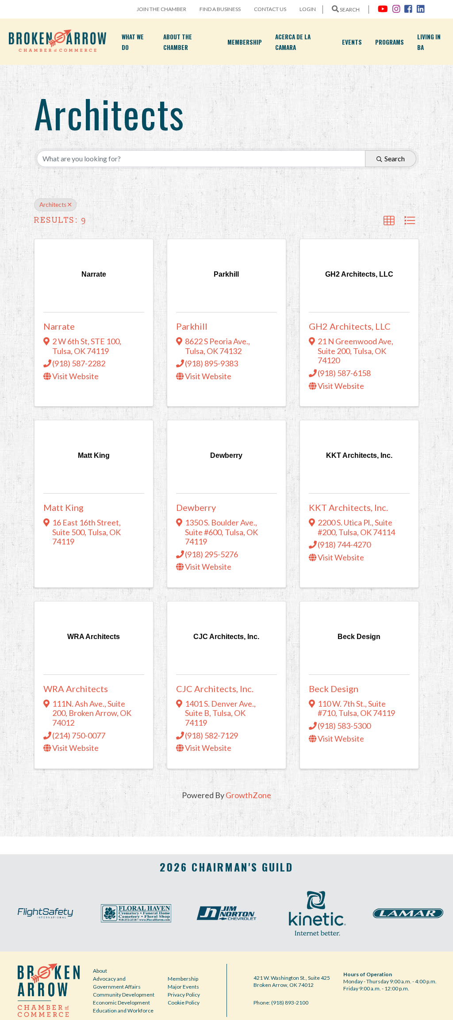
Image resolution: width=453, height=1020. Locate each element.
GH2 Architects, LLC (350, 326)
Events (352, 42)
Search (394, 158)
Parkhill (191, 326)
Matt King (63, 507)
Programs (389, 42)
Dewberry (196, 507)
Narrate (59, 326)
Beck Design (333, 688)
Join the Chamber (161, 9)
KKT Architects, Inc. (348, 507)
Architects (52, 204)
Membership (244, 42)
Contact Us (270, 9)
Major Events (183, 986)
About (100, 970)
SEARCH (349, 9)
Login (307, 9)
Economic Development (121, 1002)
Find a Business (220, 9)
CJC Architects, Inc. (214, 688)
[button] (389, 220)
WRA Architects (75, 688)
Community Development (123, 994)
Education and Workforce (123, 1010)
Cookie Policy (184, 1002)
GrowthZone (248, 795)
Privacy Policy (184, 994)
